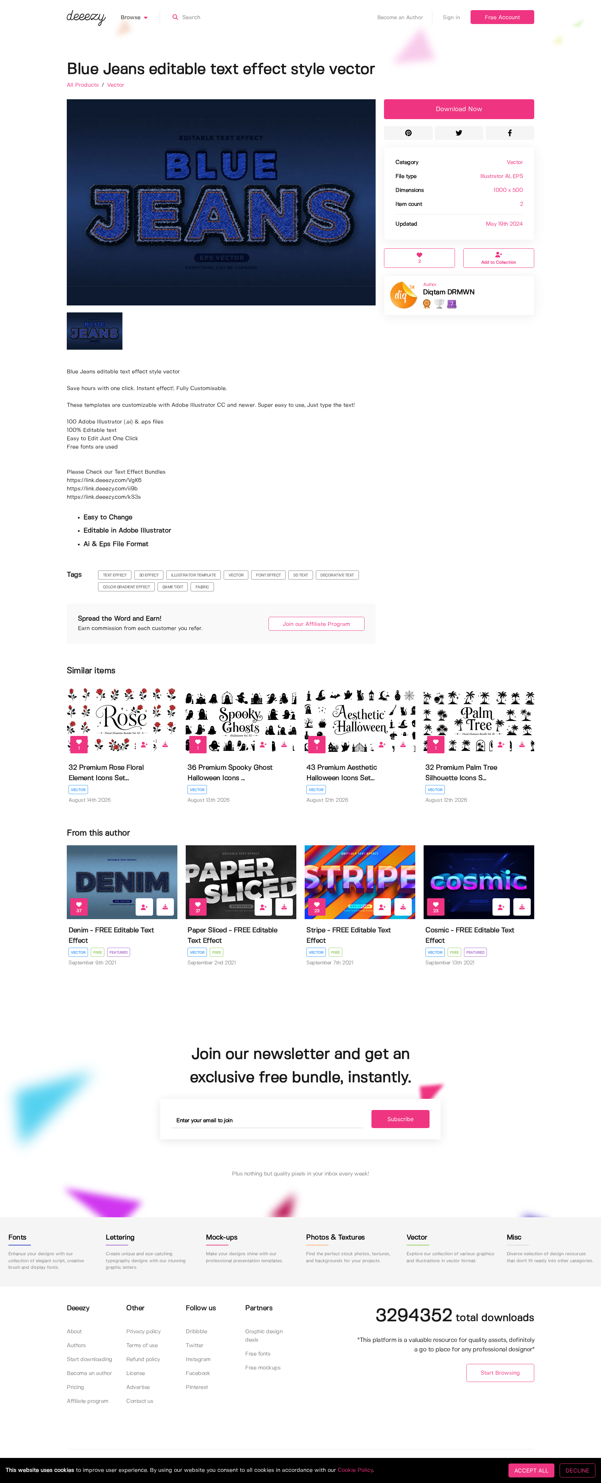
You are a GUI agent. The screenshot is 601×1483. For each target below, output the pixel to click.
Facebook (198, 1373)
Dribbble (196, 1331)
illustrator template (193, 575)
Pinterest (197, 1387)
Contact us (139, 1401)
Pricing (75, 1387)
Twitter (194, 1345)
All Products (84, 85)
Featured (119, 952)
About (74, 1331)
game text (172, 587)
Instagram (198, 1359)
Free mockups (262, 1368)
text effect (115, 575)
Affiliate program (88, 1401)
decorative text (337, 575)
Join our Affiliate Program (316, 624)
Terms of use (142, 1345)
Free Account (502, 17)
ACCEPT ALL (531, 1470)
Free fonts (257, 1354)
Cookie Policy (355, 1470)
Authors (76, 1345)
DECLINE (578, 1470)
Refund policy (143, 1359)
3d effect (149, 575)
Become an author (89, 1373)
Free (97, 952)
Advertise (138, 1387)
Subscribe (400, 1119)
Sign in (451, 17)
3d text (300, 575)
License (135, 1373)
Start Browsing (500, 1373)
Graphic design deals (263, 1336)
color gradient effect (126, 587)
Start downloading (89, 1359)
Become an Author (400, 17)
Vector (115, 85)
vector (236, 575)
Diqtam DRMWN (448, 292)
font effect (268, 575)
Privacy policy (143, 1331)
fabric (202, 587)
